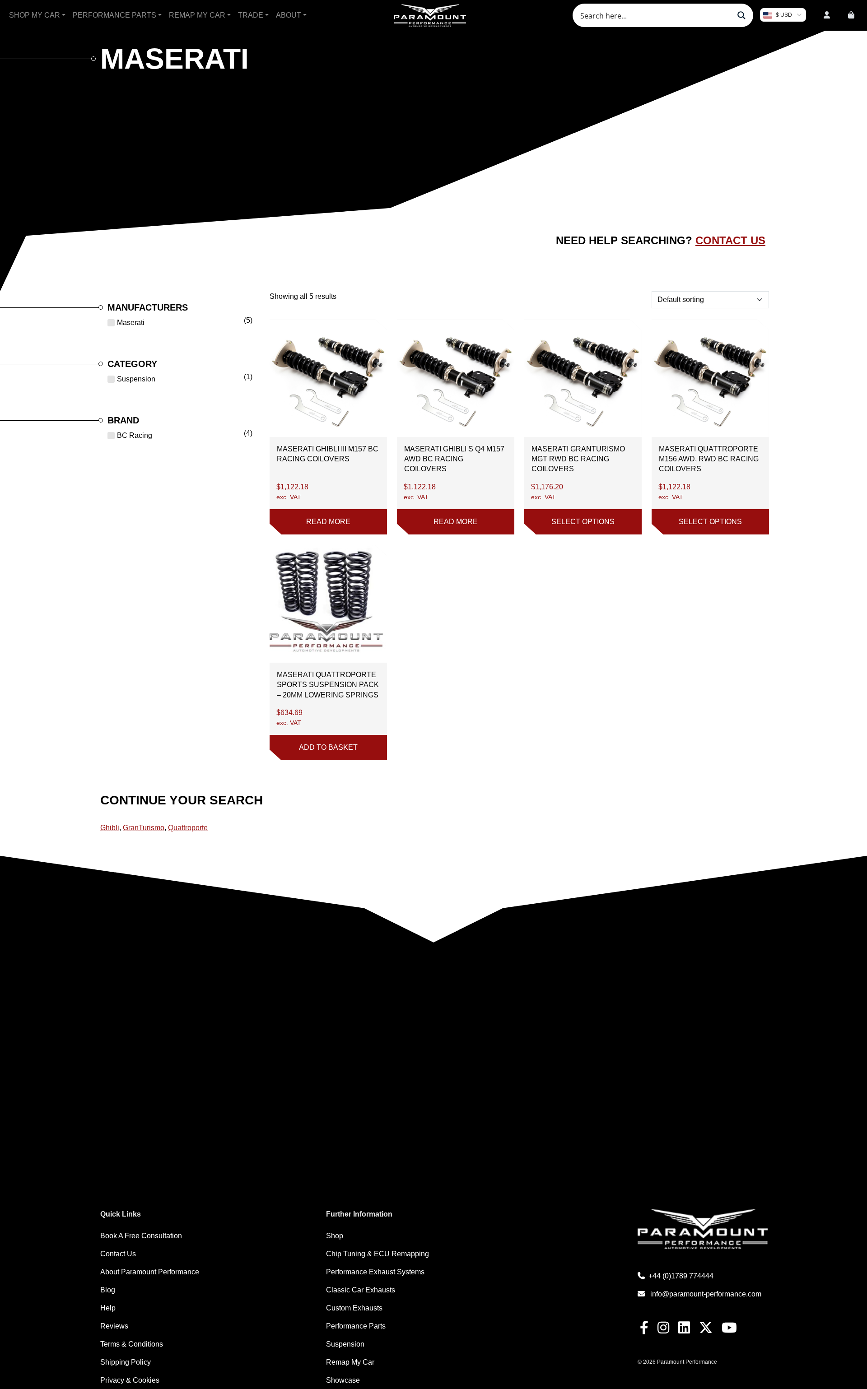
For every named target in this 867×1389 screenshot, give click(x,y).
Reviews (114, 1326)
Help (108, 1308)
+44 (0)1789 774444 (680, 1276)
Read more (328, 521)
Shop (334, 1236)
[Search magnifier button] (741, 15)
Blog (107, 1290)
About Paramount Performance (149, 1272)
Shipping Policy (125, 1362)
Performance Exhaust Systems (375, 1272)
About (288, 15)
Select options (583, 521)
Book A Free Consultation (141, 1236)
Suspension (136, 379)
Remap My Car (197, 15)
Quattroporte (188, 828)
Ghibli (109, 828)
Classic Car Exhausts (360, 1290)
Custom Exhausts (354, 1308)
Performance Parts (114, 15)
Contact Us (730, 240)
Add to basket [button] (328, 747)
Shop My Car (34, 15)
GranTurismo (143, 828)
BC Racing (134, 435)
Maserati (130, 322)
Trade (250, 15)
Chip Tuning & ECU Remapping (377, 1254)
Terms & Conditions (131, 1344)
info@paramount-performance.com (705, 1294)
